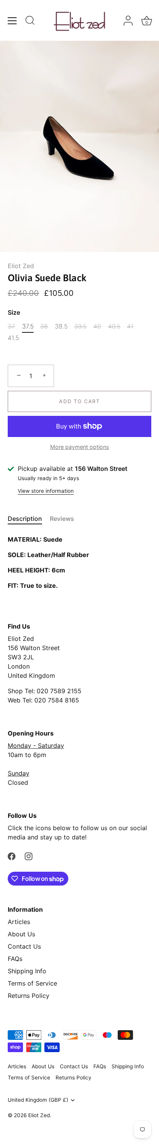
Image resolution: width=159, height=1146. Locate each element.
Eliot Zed (21, 266)
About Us (21, 934)
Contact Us (24, 946)
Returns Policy (28, 995)
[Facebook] (11, 855)
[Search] (30, 21)
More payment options (79, 447)
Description (25, 518)
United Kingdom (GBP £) (38, 1100)
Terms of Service (32, 983)
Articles (19, 922)
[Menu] (12, 20)
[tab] (29, 518)
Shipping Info (27, 971)
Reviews (62, 518)
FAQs (15, 959)
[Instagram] (28, 855)
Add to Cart (79, 401)
